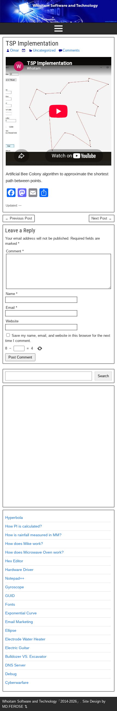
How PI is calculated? (23, 526)
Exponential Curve (21, 613)
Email (11, 308)
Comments (71, 50)
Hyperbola (14, 517)
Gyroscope (14, 587)
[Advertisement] (58, 446)
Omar (14, 50)
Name (11, 294)
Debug (11, 674)
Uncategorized (44, 50)
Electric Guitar (17, 648)
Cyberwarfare (17, 682)
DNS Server (15, 665)
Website (12, 321)
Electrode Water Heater (25, 639)
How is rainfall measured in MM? (33, 535)
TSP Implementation (32, 43)
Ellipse (10, 630)
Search (103, 376)
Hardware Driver (19, 569)
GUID (10, 595)
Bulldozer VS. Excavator (26, 656)
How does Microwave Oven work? (34, 552)
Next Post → (101, 218)
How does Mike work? (24, 543)
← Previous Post (18, 218)
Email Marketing (19, 622)
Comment (15, 251)
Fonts (10, 604)
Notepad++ (14, 578)
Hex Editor (14, 561)
